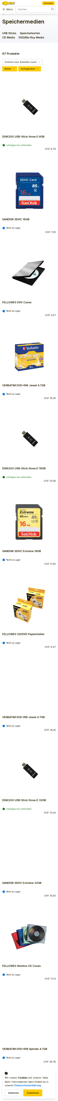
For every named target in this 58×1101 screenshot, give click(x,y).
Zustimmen (33, 1092)
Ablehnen (13, 1092)
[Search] (52, 9)
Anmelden (48, 3)
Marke (8, 69)
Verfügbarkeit (28, 69)
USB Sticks (9, 33)
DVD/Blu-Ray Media (31, 37)
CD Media (8, 37)
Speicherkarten (30, 33)
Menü (9, 9)
